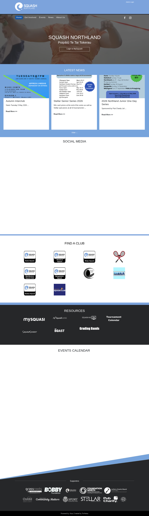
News (51, 17)
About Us (60, 17)
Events (42, 17)
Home (19, 17)
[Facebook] (124, 17)
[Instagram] (130, 17)
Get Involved (30, 17)
